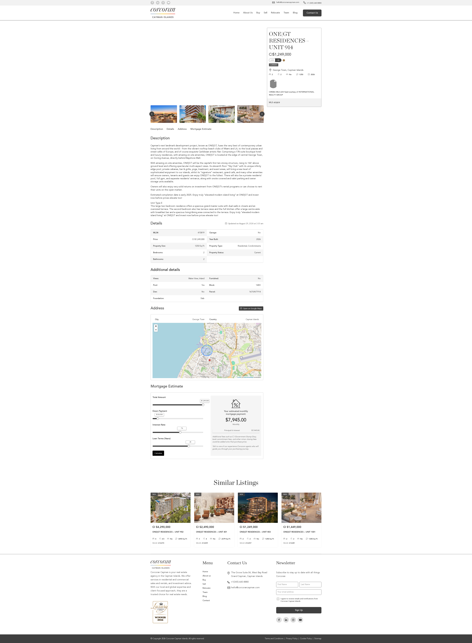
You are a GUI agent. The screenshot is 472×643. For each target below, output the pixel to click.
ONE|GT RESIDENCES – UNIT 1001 (299, 532)
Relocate (275, 13)
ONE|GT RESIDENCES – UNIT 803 (255, 532)
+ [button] (156, 326)
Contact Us (312, 13)
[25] (188, 446)
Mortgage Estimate (200, 129)
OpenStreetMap (248, 377)
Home (236, 13)
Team (286, 13)
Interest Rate (159, 424)
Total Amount (159, 397)
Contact (206, 601)
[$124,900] (157, 418)
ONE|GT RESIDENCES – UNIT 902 (167, 532)
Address (182, 129)
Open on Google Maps (252, 308)
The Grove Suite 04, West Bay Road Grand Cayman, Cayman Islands (249, 574)
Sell (265, 13)
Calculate (158, 453)
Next (262, 114)
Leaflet (239, 377)
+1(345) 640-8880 (240, 582)
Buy (258, 13)
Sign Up (299, 610)
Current (273, 65)
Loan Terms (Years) (161, 438)
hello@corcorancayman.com (245, 587)
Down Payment (160, 411)
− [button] (156, 329)
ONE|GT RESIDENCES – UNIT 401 (211, 532)
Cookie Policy (306, 639)
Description (157, 129)
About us (248, 13)
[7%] (180, 432)
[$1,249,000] (203, 405)
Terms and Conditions (274, 639)
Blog (295, 13)
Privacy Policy (291, 639)
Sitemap (317, 639)
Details (170, 129)
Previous (151, 114)
